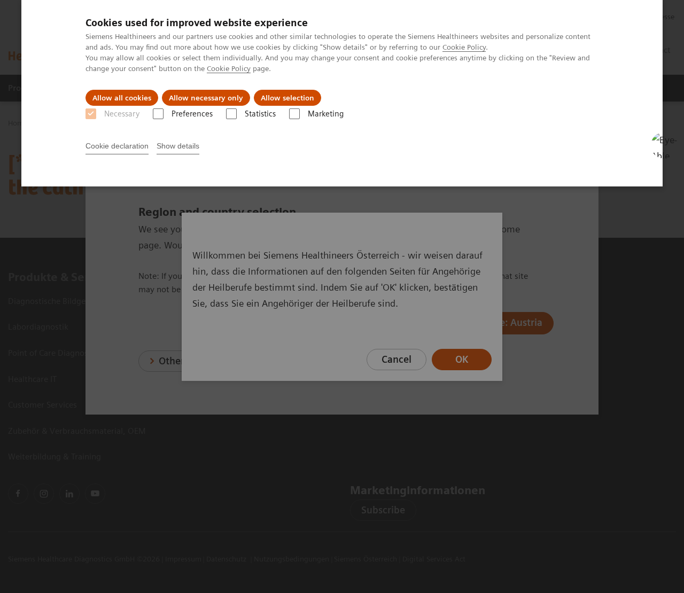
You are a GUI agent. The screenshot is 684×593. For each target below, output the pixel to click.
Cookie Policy (464, 47)
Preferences (192, 114)
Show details (178, 146)
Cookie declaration (117, 146)
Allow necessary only (206, 97)
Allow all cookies (121, 97)
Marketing (326, 114)
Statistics (260, 114)
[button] (664, 145)
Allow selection (287, 97)
